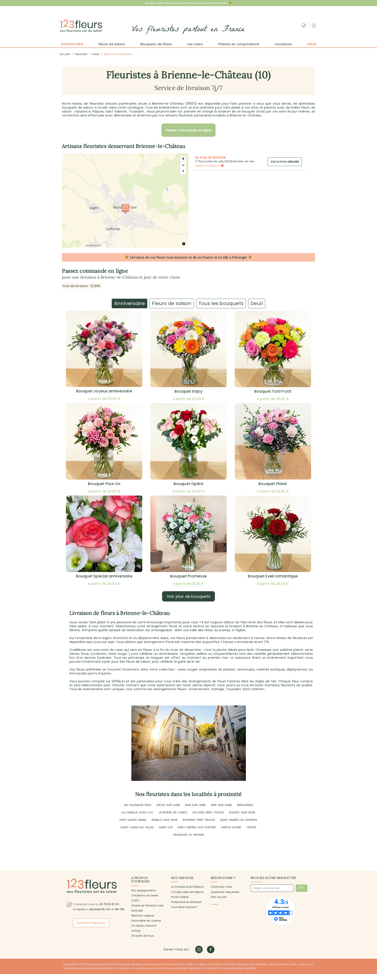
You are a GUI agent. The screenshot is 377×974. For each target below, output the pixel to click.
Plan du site (218, 897)
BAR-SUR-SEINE (221, 805)
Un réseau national (144, 925)
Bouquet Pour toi (104, 483)
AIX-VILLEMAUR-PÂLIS (137, 805)
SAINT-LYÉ (165, 827)
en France (205, 257)
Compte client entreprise (187, 892)
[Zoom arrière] (183, 165)
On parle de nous (142, 936)
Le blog (135, 930)
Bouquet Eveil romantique (273, 576)
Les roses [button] (195, 44)
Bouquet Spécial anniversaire (104, 576)
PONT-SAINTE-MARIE (133, 820)
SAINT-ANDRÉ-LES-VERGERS (238, 820)
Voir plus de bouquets (188, 596)
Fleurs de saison (112, 44)
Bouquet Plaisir (273, 483)
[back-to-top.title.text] (371, 931)
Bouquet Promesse (188, 576)
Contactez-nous (222, 887)
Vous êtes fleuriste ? (184, 907)
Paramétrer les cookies (146, 920)
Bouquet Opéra (189, 483)
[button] (314, 25)
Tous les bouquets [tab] (221, 303)
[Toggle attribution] (183, 243)
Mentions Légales (142, 915)
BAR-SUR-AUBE (195, 805)
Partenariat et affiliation (186, 902)
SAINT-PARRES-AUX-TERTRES (197, 827)
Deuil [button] (311, 44)
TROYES (251, 827)
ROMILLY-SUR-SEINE (165, 820)
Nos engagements (143, 890)
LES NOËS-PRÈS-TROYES (208, 812)
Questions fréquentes (225, 892)
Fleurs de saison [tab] (171, 303)
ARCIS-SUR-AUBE (168, 805)
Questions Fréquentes (90, 923)
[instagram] (199, 949)
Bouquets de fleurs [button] (156, 44)
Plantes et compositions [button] (238, 44)
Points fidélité (179, 897)
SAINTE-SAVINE (231, 827)
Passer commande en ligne (188, 130)
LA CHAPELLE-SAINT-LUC (137, 812)
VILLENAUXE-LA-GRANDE (188, 835)
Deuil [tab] (256, 303)
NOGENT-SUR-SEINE (242, 812)
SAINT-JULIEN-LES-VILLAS (137, 827)
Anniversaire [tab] (129, 303)
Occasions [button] (283, 44)
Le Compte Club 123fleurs (187, 887)
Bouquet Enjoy (188, 391)
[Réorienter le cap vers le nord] (183, 171)
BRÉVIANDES (245, 805)
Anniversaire (72, 44)
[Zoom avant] (183, 159)
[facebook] (211, 949)
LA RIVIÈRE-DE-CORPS (173, 812)
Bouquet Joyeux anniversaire (104, 391)
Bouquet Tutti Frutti (272, 391)
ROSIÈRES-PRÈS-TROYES (199, 820)
